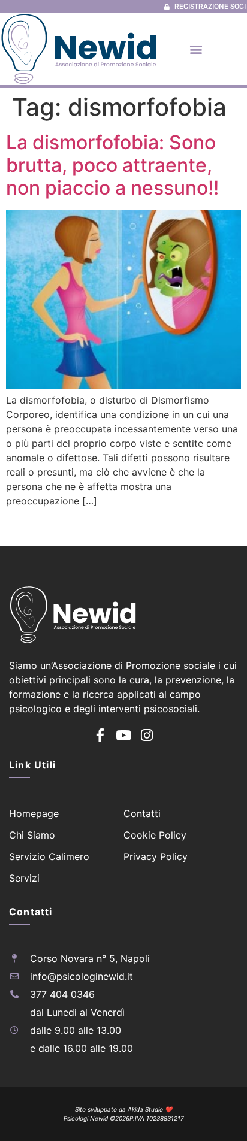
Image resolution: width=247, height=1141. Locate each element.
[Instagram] (147, 735)
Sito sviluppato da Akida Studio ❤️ (123, 1109)
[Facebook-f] (100, 735)
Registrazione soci (210, 6)
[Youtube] (124, 735)
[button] (196, 49)
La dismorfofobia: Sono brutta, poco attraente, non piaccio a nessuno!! (112, 165)
